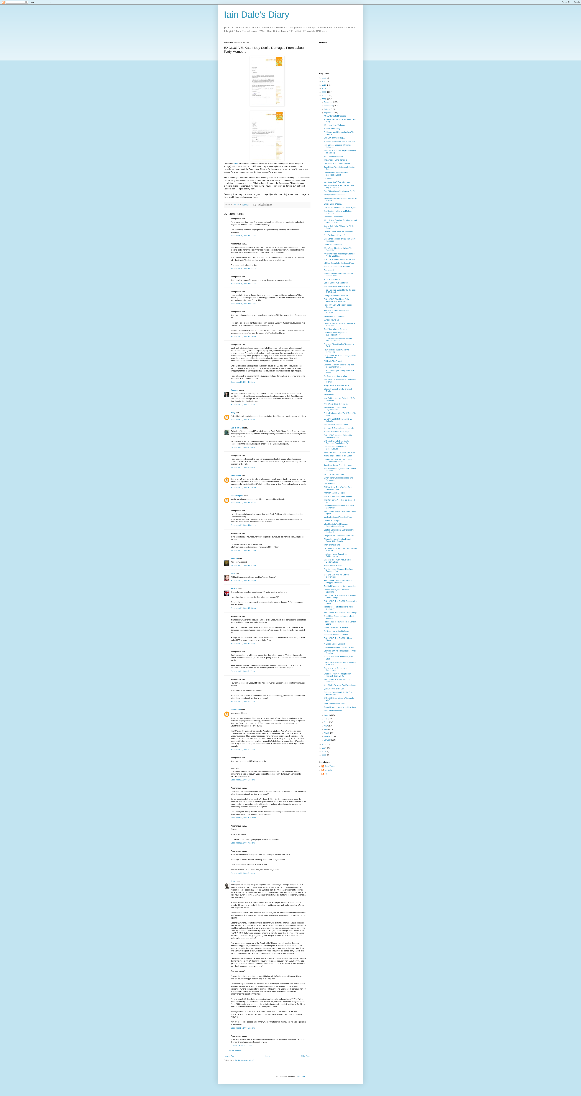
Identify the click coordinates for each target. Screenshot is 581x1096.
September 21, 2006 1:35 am (243, 382)
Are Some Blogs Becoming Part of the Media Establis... (339, 255)
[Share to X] (264, 204)
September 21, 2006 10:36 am (243, 488)
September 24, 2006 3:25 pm (243, 1028)
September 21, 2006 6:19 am (243, 420)
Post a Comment (234, 1051)
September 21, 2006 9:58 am (243, 467)
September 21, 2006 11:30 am (243, 503)
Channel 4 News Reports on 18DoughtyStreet (335, 334)
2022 (324, 78)
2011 (324, 81)
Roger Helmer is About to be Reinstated (340, 707)
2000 (324, 755)
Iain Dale (328, 770)
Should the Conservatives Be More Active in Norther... (338, 339)
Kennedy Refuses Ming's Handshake (339, 428)
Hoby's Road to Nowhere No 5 (336, 385)
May (326, 726)
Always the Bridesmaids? (334, 195)
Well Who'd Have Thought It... (336, 404)
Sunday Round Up (331, 320)
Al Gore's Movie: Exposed (334, 644)
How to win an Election (333, 566)
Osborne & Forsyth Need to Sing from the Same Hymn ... (339, 366)
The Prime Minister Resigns (335, 329)
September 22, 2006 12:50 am (243, 818)
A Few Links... (329, 395)
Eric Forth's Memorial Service (336, 635)
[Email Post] (254, 204)
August (327, 715)
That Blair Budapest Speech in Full (338, 496)
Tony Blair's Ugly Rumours (334, 316)
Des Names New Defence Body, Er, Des (340, 208)
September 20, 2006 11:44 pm (243, 284)
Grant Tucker (330, 766)
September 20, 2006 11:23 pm (243, 236)
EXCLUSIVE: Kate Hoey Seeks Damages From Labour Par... (337, 442)
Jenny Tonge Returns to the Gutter (338, 456)
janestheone (236, 476)
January (327, 740)
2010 (324, 85)
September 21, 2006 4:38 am (243, 405)
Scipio (233, 881)
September (329, 113)
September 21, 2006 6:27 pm (243, 750)
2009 (324, 88)
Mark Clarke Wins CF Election (336, 628)
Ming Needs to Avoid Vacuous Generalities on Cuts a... (336, 525)
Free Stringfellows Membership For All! (339, 191)
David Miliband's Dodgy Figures (337, 163)
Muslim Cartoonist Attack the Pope (338, 517)
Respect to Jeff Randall (333, 217)
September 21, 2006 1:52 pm (243, 644)
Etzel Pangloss (237, 496)
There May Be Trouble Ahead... (336, 425)
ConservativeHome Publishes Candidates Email (336, 174)
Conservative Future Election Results (339, 647)
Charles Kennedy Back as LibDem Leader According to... (338, 460)
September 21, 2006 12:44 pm (243, 581)
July (326, 719)
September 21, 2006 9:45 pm (243, 780)
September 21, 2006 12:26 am (243, 336)
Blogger (301, 1076)
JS (326, 774)
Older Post (305, 1056)
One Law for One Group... (334, 138)
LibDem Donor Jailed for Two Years (338, 232)
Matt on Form (329, 484)
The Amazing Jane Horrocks (335, 160)
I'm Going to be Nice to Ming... (336, 376)
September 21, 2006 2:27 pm (243, 671)
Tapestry (234, 390)
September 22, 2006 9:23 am (243, 873)
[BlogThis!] (262, 204)
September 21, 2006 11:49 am (243, 525)
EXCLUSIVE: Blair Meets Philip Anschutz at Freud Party (336, 300)
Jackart (234, 589)
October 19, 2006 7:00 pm (241, 1045)
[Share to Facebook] (267, 204)
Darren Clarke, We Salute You (336, 283)
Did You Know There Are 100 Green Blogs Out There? (338, 488)
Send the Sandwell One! (334, 474)
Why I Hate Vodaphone (333, 156)
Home (267, 1056)
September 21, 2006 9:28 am (243, 447)
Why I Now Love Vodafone (334, 125)
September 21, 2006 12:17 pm (243, 550)
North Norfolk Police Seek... (335, 704)
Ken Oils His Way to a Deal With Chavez (340, 685)
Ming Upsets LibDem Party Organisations (335, 408)
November (328, 106)
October (327, 109)
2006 (324, 99)
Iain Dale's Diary (256, 15)
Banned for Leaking (332, 129)
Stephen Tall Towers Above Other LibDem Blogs (337, 561)
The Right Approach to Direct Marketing (340, 586)
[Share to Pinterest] (270, 204)
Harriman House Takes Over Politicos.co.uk (335, 555)
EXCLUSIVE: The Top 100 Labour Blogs (340, 613)
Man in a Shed (237, 428)
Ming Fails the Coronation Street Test (339, 536)
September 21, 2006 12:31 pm (243, 565)
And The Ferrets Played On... (335, 235)
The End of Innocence (333, 711)
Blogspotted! (329, 270)
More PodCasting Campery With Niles (339, 452)
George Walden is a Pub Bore (336, 296)
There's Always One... (332, 545)
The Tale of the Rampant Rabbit (337, 286)
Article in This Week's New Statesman (339, 141)
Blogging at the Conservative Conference (336, 669)
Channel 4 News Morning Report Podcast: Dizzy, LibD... (337, 675)
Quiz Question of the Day (334, 689)
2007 (324, 95)
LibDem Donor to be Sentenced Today (339, 263)
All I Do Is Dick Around (333, 361)
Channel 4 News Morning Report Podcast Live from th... (337, 540)
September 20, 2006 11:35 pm (243, 268)
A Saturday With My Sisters (335, 116)
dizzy (233, 413)
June (326, 722)
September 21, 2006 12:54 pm (243, 608)
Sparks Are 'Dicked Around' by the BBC (340, 259)
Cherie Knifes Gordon (333, 245)
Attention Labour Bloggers (334, 493)
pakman (234, 559)
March (327, 733)
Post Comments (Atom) (244, 1060)
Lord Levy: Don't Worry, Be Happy (337, 182)
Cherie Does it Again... (333, 204)
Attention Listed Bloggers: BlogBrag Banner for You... (338, 570)
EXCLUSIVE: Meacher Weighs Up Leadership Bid (338, 436)
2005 (324, 744)
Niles (233, 574)
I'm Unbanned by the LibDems (336, 631)
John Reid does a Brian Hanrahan (338, 465)
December (328, 102)
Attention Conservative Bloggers (337, 266)
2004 (324, 748)
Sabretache (236, 710)
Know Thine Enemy (332, 279)
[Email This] (259, 204)
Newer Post (229, 1056)
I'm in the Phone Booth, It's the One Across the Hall (338, 693)
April (326, 729)
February (328, 736)
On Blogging (329, 178)
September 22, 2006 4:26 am (243, 843)
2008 (324, 92)
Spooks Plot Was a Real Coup (336, 432)
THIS (236, 164)
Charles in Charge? (332, 521)
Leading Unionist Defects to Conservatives (335, 448)
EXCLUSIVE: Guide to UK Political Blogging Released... (338, 582)
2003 (324, 752)
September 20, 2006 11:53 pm (243, 304)
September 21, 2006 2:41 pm (243, 701)
